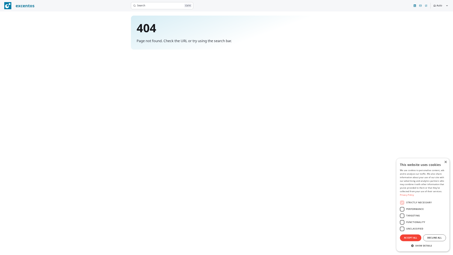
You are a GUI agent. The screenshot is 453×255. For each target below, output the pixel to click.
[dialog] (422, 204)
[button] (423, 245)
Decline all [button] (434, 237)
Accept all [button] (410, 237)
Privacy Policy (407, 194)
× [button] (445, 162)
